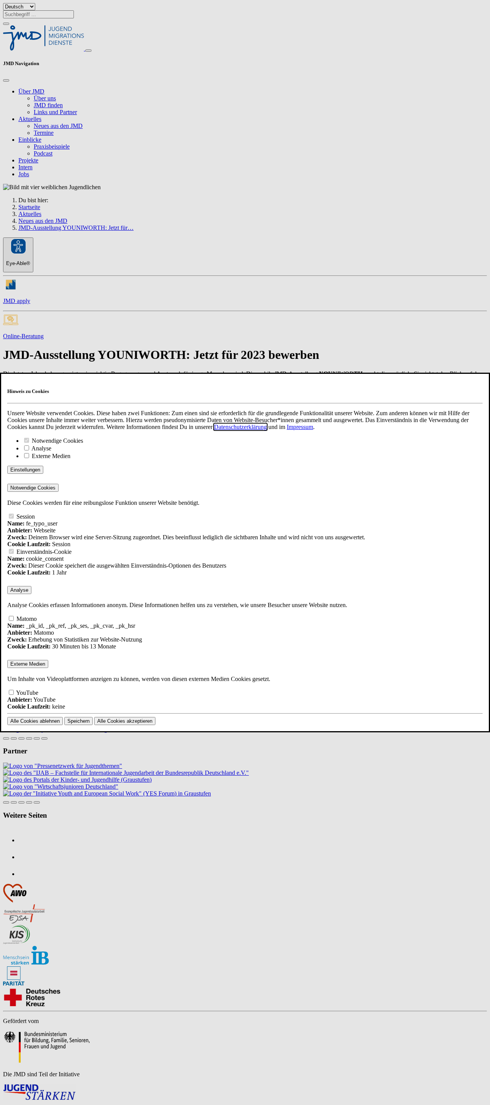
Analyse (40, 448)
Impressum (300, 427)
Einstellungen (25, 470)
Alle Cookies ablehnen (35, 721)
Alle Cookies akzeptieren (124, 721)
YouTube (26, 692)
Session (25, 516)
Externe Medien (50, 456)
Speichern (78, 721)
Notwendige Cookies (56, 440)
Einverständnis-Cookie (43, 551)
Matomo (26, 619)
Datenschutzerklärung (240, 427)
